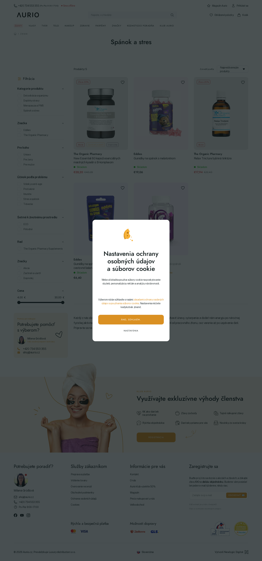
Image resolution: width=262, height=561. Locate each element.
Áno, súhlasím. (131, 319)
